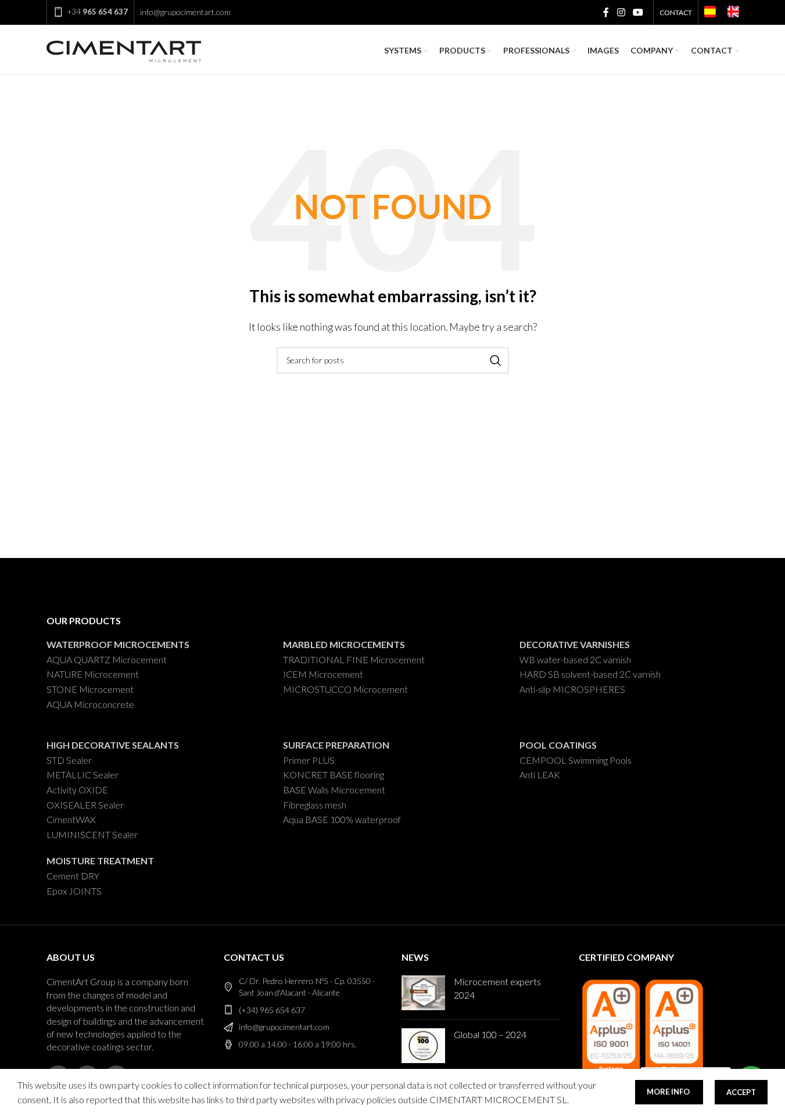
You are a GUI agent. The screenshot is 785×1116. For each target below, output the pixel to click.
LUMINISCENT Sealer (92, 834)
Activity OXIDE (77, 789)
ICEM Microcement (323, 673)
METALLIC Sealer (82, 774)
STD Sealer (69, 760)
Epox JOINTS (74, 890)
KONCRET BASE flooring (333, 774)
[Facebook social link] (606, 12)
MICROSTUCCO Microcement (345, 689)
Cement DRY (72, 875)
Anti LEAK (539, 774)
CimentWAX (71, 819)
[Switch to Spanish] (710, 13)
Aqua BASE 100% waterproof (342, 819)
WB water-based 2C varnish (575, 659)
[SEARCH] (495, 360)
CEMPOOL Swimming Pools (575, 760)
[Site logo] (123, 49)
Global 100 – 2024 (490, 1034)
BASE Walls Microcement (334, 789)
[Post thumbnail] (423, 992)
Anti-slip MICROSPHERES (572, 689)
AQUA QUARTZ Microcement (106, 659)
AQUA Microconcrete (90, 704)
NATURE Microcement (92, 673)
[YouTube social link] (638, 12)
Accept (741, 1092)
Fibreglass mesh (314, 804)
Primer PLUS (309, 760)
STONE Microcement (90, 689)
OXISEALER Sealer (85, 804)
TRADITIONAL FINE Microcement (354, 659)
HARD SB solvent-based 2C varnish (590, 673)
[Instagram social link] (621, 12)
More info (669, 1091)
